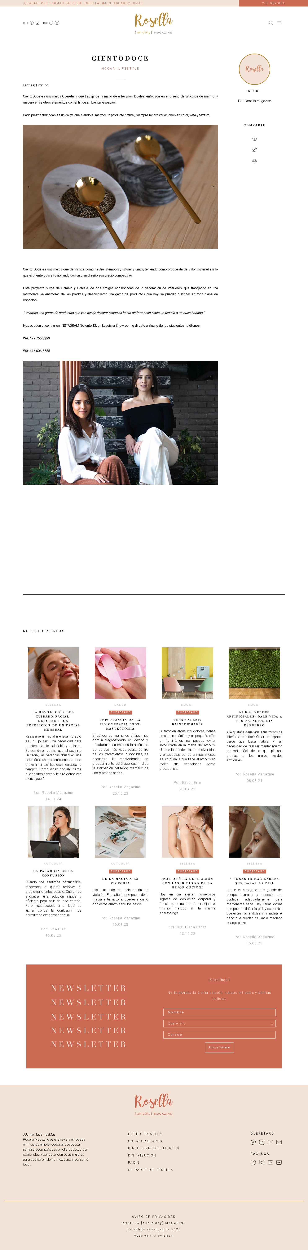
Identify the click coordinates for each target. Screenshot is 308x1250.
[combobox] (219, 1023)
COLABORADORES (145, 1141)
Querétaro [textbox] (177, 1023)
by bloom (166, 1235)
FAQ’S (134, 1162)
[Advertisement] (254, 235)
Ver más (53, 673)
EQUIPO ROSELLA (145, 1134)
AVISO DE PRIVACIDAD (154, 1217)
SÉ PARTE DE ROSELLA (150, 1170)
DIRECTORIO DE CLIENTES (154, 1148)
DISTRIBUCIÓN (142, 1155)
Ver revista (273, 3)
